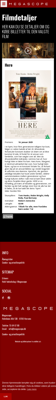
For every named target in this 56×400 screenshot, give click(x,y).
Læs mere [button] (32, 389)
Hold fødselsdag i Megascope (14, 281)
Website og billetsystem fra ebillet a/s (28, 341)
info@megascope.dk (17, 328)
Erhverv (5, 278)
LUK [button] (6, 396)
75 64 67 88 (14, 325)
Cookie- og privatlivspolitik (13, 262)
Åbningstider (7, 259)
